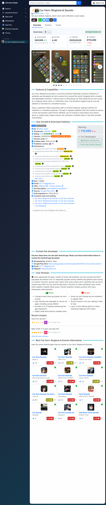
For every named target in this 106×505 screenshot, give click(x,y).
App (47, 13)
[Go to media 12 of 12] (81, 85)
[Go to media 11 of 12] (78, 85)
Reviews (48, 25)
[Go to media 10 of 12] (76, 85)
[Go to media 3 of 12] (59, 85)
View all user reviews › (40, 336)
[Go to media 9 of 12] (73, 85)
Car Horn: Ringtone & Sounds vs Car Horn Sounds (54, 198)
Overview (37, 25)
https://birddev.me (48, 269)
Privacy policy (55, 186)
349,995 (47, 131)
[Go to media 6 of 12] (66, 85)
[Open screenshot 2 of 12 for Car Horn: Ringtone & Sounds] (60, 66)
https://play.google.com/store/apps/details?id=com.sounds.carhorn (75, 264)
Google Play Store (93, 32)
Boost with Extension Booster (91, 144)
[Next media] (100, 67)
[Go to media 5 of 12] (64, 85)
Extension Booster (11, 29)
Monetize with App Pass (91, 140)
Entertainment (41, 125)
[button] (98, 3)
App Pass (8, 25)
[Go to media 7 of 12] (68, 85)
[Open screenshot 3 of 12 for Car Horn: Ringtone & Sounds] (80, 66)
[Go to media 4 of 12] (61, 85)
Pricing (7, 33)
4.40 (49, 134)
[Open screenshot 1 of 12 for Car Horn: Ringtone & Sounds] (40, 66)
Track (48, 32)
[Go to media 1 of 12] (54, 85)
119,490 (88, 131)
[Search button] (78, 3)
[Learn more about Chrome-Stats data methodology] (57, 191)
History (8, 39)
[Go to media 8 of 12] (71, 85)
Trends (58, 25)
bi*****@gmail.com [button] (47, 183)
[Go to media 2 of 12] (56, 85)
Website (42, 186)
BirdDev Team (39, 13)
